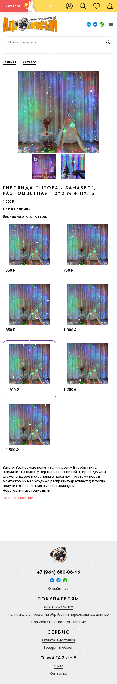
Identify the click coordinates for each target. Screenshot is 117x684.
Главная (9, 62)
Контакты (58, 673)
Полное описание (18, 497)
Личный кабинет (58, 607)
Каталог (12, 6)
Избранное (99, 8)
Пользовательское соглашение (58, 622)
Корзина (113, 8)
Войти (69, 6)
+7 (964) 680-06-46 (58, 572)
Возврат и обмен (58, 647)
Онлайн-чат (58, 588)
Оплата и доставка (58, 640)
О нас (58, 666)
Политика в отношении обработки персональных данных (58, 614)
